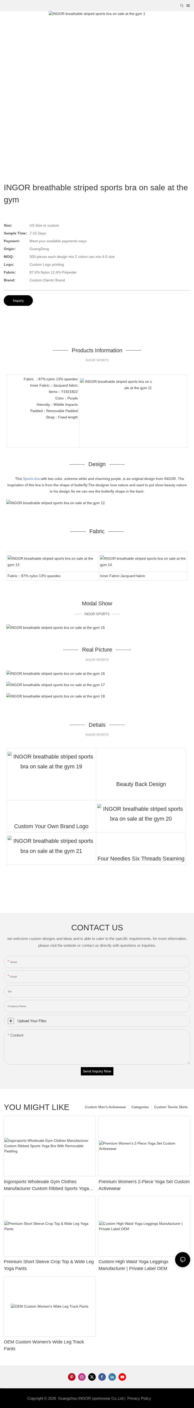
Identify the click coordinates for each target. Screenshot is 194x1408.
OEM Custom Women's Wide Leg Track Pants (44, 1345)
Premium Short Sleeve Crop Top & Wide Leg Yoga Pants (49, 1265)
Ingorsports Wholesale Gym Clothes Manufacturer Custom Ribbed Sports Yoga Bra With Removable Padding (46, 1185)
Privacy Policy (139, 1398)
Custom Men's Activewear (105, 1107)
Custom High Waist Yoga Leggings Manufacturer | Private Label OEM (133, 1265)
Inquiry (18, 301)
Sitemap (160, 1398)
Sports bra (31, 479)
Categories (140, 1107)
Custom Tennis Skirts (171, 1107)
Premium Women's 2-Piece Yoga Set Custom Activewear (144, 1185)
